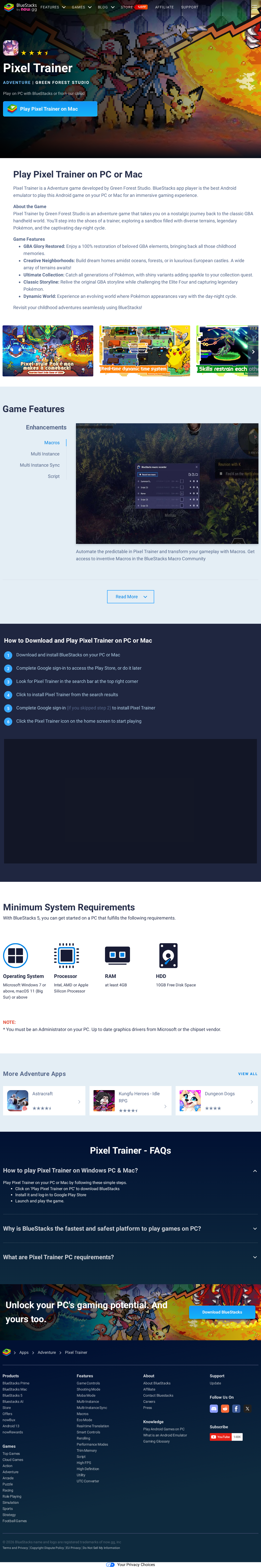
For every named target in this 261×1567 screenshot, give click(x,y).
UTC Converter (88, 1481)
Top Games (11, 1453)
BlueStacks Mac (15, 1389)
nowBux (9, 1420)
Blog (103, 7)
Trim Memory (87, 1450)
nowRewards (13, 1432)
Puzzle (8, 1484)
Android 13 (11, 1426)
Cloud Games (13, 1460)
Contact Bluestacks (158, 1395)
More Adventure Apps (34, 1073)
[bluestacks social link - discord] (214, 1409)
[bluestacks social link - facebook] (236, 1409)
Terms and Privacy (15, 1548)
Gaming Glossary (156, 1441)
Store (133, 7)
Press (147, 1408)
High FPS (84, 1463)
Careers (149, 1401)
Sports (8, 1509)
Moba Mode (86, 1395)
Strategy (9, 1515)
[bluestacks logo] (20, 7)
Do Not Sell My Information (101, 1548)
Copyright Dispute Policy (47, 1548)
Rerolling (83, 1438)
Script (81, 1457)
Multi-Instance (88, 1401)
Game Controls (88, 1383)
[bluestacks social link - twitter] (247, 1409)
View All (248, 1074)
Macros (82, 1414)
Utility (81, 1475)
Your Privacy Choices (136, 1564)
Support (189, 7)
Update (215, 1383)
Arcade (8, 1478)
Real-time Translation (93, 1426)
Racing (8, 1490)
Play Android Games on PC (163, 1429)
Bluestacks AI (13, 1401)
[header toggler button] (254, 7)
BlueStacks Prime (16, 1383)
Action (7, 1466)
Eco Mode (84, 1420)
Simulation (11, 1502)
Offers (7, 1414)
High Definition (88, 1469)
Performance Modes (92, 1444)
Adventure (17, 82)
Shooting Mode (88, 1389)
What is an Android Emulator (165, 1435)
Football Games (15, 1521)
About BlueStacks (157, 1383)
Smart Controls (88, 1432)
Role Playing (12, 1496)
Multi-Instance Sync (92, 1408)
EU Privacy (73, 1548)
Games (78, 7)
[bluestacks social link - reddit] (225, 1409)
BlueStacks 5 (12, 1395)
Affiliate (164, 7)
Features (50, 7)
